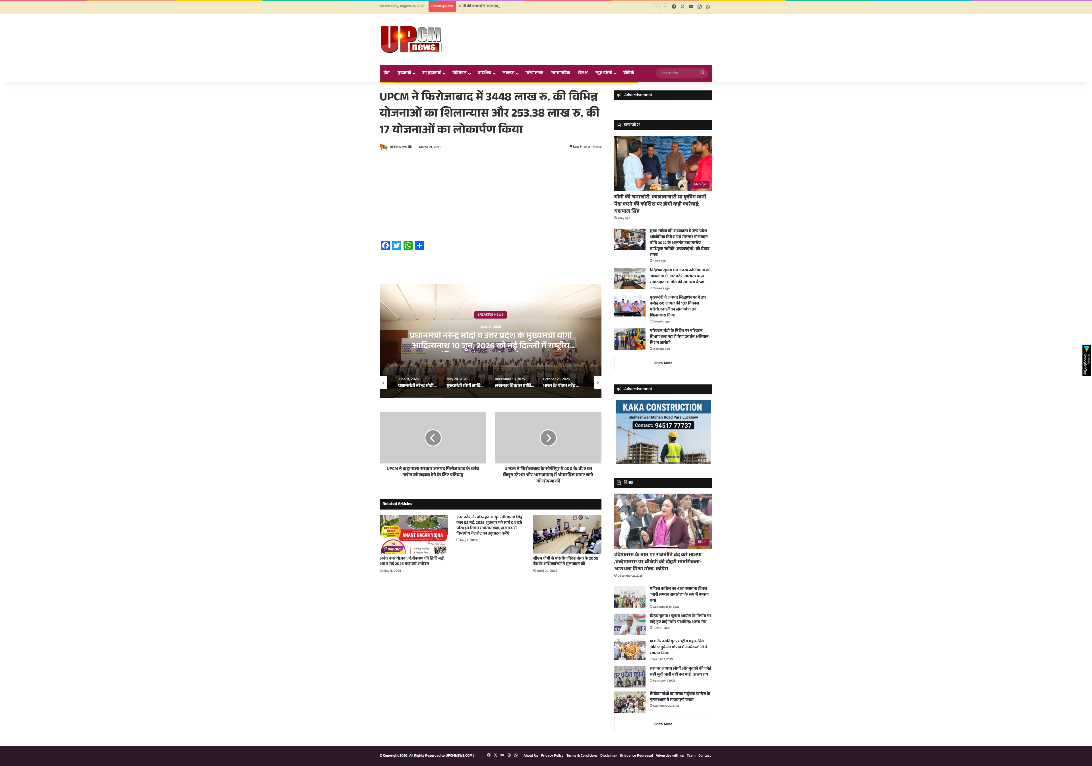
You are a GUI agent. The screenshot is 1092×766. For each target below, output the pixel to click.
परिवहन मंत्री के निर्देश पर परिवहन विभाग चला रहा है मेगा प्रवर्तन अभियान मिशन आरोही (679, 337)
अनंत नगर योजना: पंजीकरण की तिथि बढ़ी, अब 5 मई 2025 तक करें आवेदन (412, 562)
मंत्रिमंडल (459, 73)
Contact (704, 756)
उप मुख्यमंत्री (431, 73)
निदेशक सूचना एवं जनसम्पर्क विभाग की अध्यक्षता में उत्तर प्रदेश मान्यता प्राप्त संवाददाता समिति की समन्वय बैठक (680, 276)
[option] (490, 341)
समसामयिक (560, 73)
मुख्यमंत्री (404, 73)
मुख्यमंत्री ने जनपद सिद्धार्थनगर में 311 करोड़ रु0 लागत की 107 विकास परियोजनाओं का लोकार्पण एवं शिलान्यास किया (678, 307)
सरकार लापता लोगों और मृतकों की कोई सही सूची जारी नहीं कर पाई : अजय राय (680, 672)
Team (691, 756)
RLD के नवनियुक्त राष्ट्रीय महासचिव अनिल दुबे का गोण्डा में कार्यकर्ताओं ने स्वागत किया (678, 647)
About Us (531, 756)
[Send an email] (409, 147)
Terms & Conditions (581, 756)
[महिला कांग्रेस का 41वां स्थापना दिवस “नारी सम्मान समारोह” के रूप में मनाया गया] (630, 597)
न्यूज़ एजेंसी (603, 73)
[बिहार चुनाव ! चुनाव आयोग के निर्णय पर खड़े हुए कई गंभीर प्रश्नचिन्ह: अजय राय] (630, 624)
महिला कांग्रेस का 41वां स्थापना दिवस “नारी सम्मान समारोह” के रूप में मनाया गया (679, 595)
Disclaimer (608, 756)
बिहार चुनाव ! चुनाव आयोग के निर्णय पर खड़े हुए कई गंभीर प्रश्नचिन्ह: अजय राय (680, 619)
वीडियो (628, 73)
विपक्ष (583, 73)
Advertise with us (670, 756)
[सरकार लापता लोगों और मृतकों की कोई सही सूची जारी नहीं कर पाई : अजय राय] (630, 677)
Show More (663, 363)
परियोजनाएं (534, 73)
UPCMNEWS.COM (459, 756)
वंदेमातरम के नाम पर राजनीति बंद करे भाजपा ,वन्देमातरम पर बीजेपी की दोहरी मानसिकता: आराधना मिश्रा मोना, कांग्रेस (658, 562)
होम (387, 73)
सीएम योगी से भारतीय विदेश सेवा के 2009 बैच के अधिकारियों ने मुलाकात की (565, 562)
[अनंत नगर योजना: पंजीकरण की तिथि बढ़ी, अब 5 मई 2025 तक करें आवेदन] (414, 534)
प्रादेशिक (484, 73)
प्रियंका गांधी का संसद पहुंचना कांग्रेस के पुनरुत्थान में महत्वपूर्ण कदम (680, 697)
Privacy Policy (552, 756)
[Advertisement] (490, 196)
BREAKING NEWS (490, 315)
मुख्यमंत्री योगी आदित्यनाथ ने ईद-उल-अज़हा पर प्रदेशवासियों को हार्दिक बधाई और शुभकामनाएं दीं (490, 342)
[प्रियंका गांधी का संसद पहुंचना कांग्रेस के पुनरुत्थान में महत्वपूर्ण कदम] (630, 702)
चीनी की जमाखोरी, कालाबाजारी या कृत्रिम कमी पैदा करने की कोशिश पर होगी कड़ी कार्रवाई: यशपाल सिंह (533, 6)
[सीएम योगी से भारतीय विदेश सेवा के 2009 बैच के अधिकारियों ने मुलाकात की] (567, 534)
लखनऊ (508, 73)
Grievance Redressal (636, 756)
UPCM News (398, 147)
